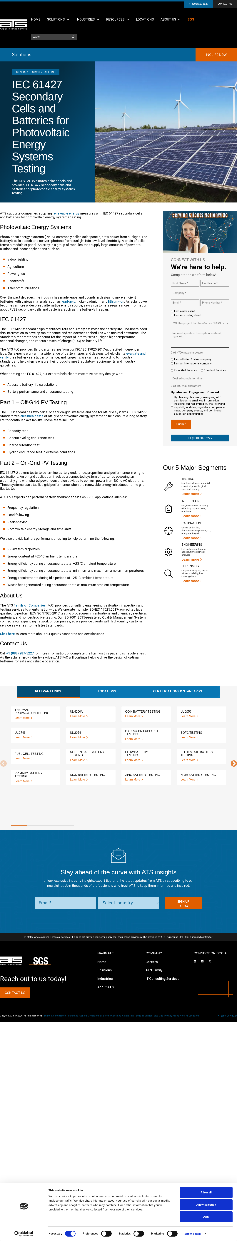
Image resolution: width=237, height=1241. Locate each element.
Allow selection (206, 1204)
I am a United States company (192, 359)
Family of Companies (30, 605)
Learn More (22, 717)
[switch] (106, 1234)
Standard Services (215, 370)
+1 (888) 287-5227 (198, 3)
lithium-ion (116, 301)
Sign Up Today (183, 904)
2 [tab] (34, 826)
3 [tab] (50, 826)
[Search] (73, 37)
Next (232, 764)
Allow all (206, 1192)
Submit (181, 424)
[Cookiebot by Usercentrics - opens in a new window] (24, 1234)
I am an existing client (187, 315)
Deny (206, 1216)
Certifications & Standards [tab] (177, 691)
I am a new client (184, 311)
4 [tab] (66, 826)
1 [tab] (19, 826)
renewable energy (66, 213)
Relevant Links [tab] (48, 691)
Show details (192, 1233)
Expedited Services (185, 370)
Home (101, 962)
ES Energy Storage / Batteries (35, 72)
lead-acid (68, 301)
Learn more (190, 494)
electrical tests (31, 416)
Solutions (21, 54)
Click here (7, 634)
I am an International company (192, 363)
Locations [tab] (107, 691)
